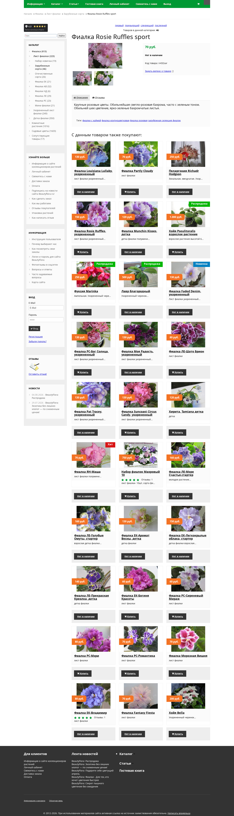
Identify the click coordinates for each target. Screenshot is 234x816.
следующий (147, 25)
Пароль (33, 314)
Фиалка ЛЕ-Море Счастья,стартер (181, 473)
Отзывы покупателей (43, 208)
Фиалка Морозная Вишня (188, 656)
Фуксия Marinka (86, 291)
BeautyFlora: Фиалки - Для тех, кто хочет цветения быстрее (90, 778)
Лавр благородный (135, 291)
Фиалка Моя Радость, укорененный (137, 352)
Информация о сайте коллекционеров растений (46, 165)
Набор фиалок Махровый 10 (140, 473)
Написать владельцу (179, 813)
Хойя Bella (176, 713)
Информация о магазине (34, 800)
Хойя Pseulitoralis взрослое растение (183, 232)
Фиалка (39, 13)
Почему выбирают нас (44, 243)
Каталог (56, 3)
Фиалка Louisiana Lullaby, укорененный (93, 172)
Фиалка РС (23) (43, 100)
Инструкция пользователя (46, 239)
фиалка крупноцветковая (115, 120)
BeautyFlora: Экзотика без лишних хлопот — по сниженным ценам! (45, 407)
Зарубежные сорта (74, 13)
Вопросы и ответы (42, 269)
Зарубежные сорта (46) (42, 67)
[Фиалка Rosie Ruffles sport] (105, 55)
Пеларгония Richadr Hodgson (184, 172)
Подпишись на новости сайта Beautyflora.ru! (44, 192)
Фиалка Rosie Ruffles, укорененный (90, 232)
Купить (131, 191)
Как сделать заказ (41, 198)
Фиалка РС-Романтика (138, 656)
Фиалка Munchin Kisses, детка (139, 232)
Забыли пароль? (37, 341)
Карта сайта (38, 282)
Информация (35, 3)
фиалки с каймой (91, 120)
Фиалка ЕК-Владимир (90, 713)
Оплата (36, 185)
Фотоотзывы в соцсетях (45, 264)
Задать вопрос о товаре (158, 71)
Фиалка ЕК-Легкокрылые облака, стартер (187, 536)
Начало (28, 13)
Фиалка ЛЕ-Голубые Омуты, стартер (89, 536)
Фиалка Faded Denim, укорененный (185, 292)
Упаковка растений (42, 212)
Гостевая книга (131, 770)
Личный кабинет (41, 171)
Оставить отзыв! (38, 374)
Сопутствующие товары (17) (41, 137)
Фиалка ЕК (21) (43, 81)
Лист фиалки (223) (44, 56)
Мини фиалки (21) (45, 105)
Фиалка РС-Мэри (86, 656)
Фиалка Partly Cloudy (137, 171)
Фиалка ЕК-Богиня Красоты (135, 597)
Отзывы (100, 97)
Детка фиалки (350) (43, 118)
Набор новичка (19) (45, 60)
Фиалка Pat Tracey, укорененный (88, 413)
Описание (82, 97)
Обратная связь (56, 800)
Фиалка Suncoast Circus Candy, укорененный (138, 413)
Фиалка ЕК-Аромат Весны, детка (135, 536)
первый (119, 25)
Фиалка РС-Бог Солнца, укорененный (91, 352)
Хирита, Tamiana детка (186, 411)
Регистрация (36, 336)
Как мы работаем (41, 203)
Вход (35, 328)
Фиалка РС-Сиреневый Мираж (186, 597)
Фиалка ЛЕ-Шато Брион (186, 351)
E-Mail (32, 302)
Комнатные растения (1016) (40, 124)
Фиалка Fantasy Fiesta (138, 713)
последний (161, 25)
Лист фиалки (53, 13)
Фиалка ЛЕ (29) (43, 95)
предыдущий (132, 25)
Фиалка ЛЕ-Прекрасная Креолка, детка (91, 597)
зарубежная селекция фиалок (164, 120)
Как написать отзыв (43, 217)
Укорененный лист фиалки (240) (43, 112)
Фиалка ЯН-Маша (87, 472)
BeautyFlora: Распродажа (85, 761)
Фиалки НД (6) (42, 91)
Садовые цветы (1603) (44, 130)
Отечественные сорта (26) (44, 75)
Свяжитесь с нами (42, 176)
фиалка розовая (139, 120)
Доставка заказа (41, 181)
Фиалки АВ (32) (43, 86)
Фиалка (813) (39, 51)
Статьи (73, 3)
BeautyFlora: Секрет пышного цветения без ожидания (88, 785)
